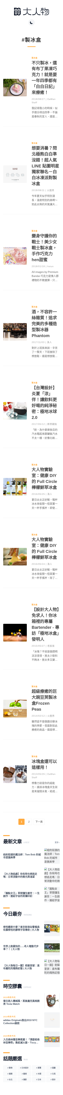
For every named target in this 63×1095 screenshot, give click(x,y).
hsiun (50, 266)
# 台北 (9, 1080)
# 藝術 (24, 1074)
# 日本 (38, 1080)
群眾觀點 (52, 424)
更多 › (57, 842)
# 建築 (9, 1074)
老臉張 (51, 646)
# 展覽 (38, 1068)
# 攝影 (24, 1080)
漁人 (49, 342)
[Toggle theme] (31, 22)
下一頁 (39, 821)
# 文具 (53, 1074)
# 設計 (53, 1080)
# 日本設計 (24, 1068)
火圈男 (50, 190)
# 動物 (9, 1068)
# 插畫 (53, 1068)
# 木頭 (38, 1074)
